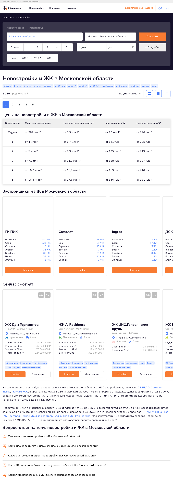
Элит (154, 86)
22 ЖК (153, 239)
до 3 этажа (108, 86)
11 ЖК (100, 256)
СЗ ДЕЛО (144, 387)
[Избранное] (167, 8)
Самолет (66, 232)
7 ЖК (101, 249)
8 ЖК (154, 253)
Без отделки (26, 363)
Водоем (16, 367)
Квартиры (54, 8)
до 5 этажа (121, 86)
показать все (10, 69)
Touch (30, 328)
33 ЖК (47, 256)
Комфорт (134, 86)
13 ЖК (100, 246)
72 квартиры (12, 363)
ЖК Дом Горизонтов (22, 325)
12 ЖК (153, 256)
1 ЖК (48, 259)
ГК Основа (133, 333)
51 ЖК (100, 243)
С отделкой (77, 363)
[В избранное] (48, 295)
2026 (25, 58)
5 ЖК (154, 246)
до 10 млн (60, 86)
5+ (67, 47)
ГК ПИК (11, 232)
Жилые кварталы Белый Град (50, 416)
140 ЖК (46, 239)
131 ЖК (46, 243)
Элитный (21, 328)
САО (128, 337)
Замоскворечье (88, 333)
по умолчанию (128, 93)
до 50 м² (83, 86)
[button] (6, 305)
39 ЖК (100, 253)
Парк (8, 367)
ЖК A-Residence (72, 325)
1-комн (17, 86)
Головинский (139, 337)
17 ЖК (153, 243)
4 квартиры (118, 363)
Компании (71, 8)
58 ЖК (100, 239)
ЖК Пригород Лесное (16, 416)
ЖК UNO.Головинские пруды (130, 327)
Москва (14, 333)
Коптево (121, 341)
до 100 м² (94, 86)
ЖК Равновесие (80, 416)
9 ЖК (48, 246)
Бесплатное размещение (139, 7)
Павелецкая (70, 337)
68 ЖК (47, 253)
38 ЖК (47, 249)
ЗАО (21, 333)
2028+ (51, 58)
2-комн (27, 86)
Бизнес (145, 86)
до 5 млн (48, 86)
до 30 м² (72, 86)
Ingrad (117, 232)
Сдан (12, 58)
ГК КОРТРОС (19, 391)
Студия (14, 47)
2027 (37, 58)
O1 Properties (82, 328)
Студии (7, 86)
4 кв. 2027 (10, 328)
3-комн (37, 86)
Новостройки (36, 8)
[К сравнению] (160, 8)
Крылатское (32, 333)
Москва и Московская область (24, 1)
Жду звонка (38, 374)
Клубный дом (40, 363)
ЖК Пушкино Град (156, 412)
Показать (152, 36)
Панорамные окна (31, 367)
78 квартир (64, 363)
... (40, 104)
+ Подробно (152, 47)
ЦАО (75, 333)
